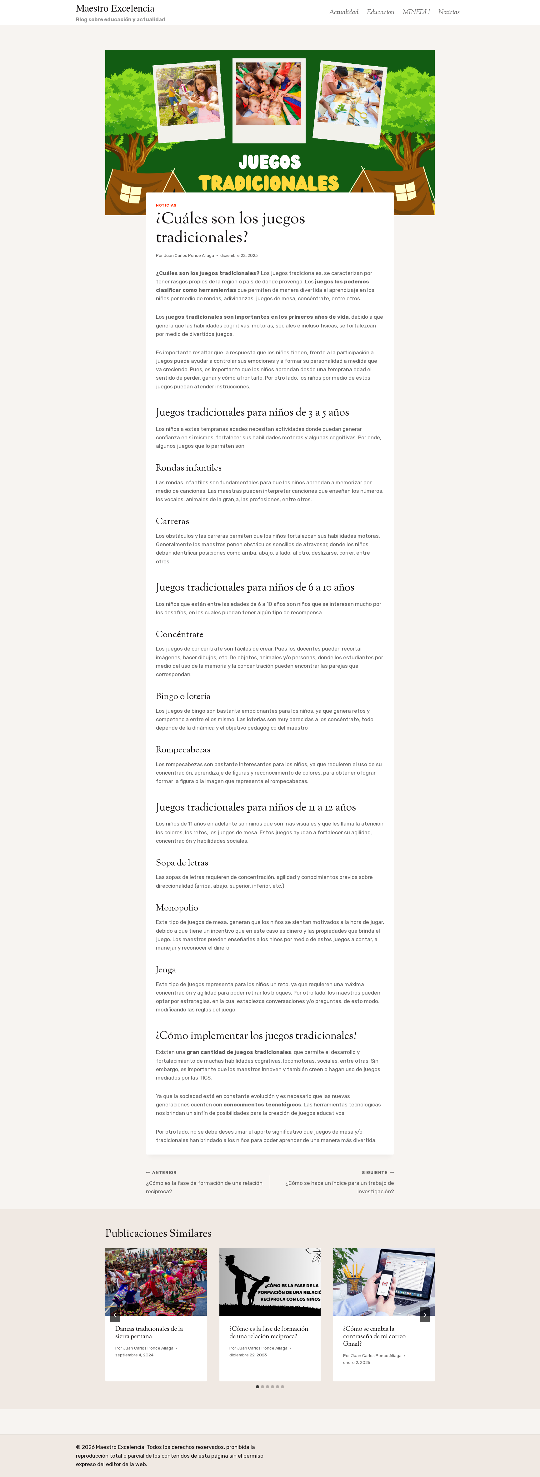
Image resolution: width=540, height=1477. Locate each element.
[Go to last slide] (115, 1314)
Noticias (449, 12)
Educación (380, 12)
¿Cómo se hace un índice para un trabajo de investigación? (339, 1182)
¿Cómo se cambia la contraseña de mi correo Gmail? (374, 1337)
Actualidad (343, 12)
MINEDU (416, 12)
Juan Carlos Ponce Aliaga (189, 255)
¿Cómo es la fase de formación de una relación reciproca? (204, 1182)
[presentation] (156, 1281)
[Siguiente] (425, 1314)
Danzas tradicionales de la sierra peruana (149, 1333)
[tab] (257, 1386)
